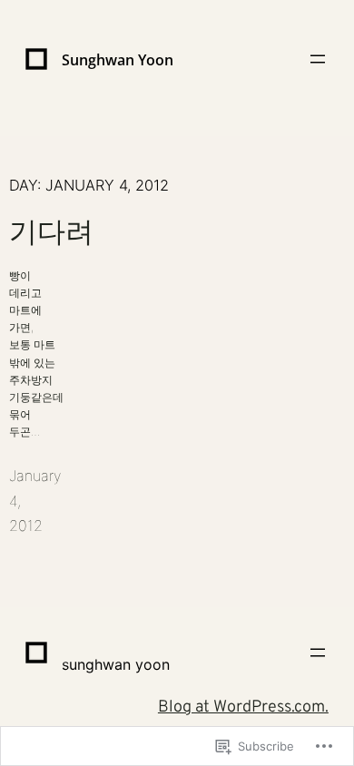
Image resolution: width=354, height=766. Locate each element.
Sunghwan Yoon (117, 60)
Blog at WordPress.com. (243, 707)
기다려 (51, 232)
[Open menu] (318, 59)
